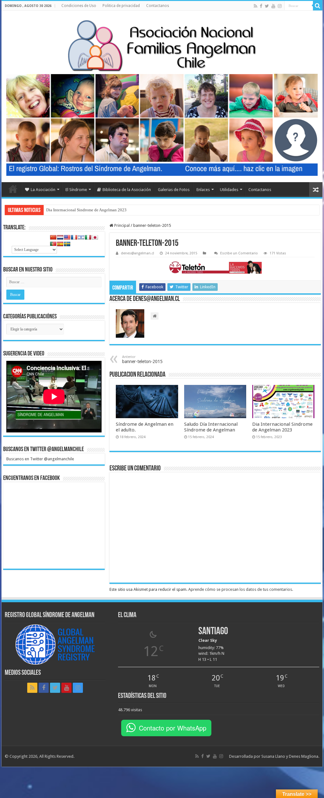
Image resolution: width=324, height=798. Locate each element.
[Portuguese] (53, 243)
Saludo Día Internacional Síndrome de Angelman (211, 427)
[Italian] (88, 237)
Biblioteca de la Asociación (127, 189)
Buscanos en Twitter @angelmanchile (43, 449)
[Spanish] (60, 243)
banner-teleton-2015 (142, 359)
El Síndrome (76, 189)
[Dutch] (60, 237)
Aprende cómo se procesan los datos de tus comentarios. (240, 589)
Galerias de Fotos (174, 189)
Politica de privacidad (121, 5)
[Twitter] (267, 6)
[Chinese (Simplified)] (53, 237)
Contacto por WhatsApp (172, 727)
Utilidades (229, 189)
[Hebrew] (81, 237)
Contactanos (157, 5)
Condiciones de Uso (78, 5)
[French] (74, 237)
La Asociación (43, 189)
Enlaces (203, 189)
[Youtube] (273, 6)
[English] (67, 237)
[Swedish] (67, 243)
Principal (121, 225)
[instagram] (279, 6)
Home (13, 188)
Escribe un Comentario (239, 253)
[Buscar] (317, 5)
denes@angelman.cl (137, 253)
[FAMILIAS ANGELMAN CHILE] (162, 45)
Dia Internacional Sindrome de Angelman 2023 (86, 209)
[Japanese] (95, 237)
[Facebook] (261, 6)
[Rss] (255, 6)
